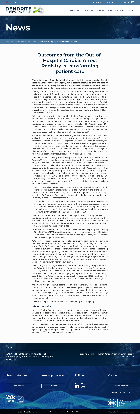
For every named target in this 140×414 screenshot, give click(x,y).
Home (8, 42)
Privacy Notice (54, 412)
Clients (100, 10)
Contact (127, 2)
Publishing (120, 10)
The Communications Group (125, 412)
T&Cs (88, 412)
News (109, 10)
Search (95, 2)
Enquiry (111, 2)
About (131, 10)
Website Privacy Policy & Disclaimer (73, 412)
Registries (89, 10)
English (12, 2)
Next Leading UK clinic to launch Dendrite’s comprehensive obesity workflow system (107, 352)
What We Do (76, 10)
